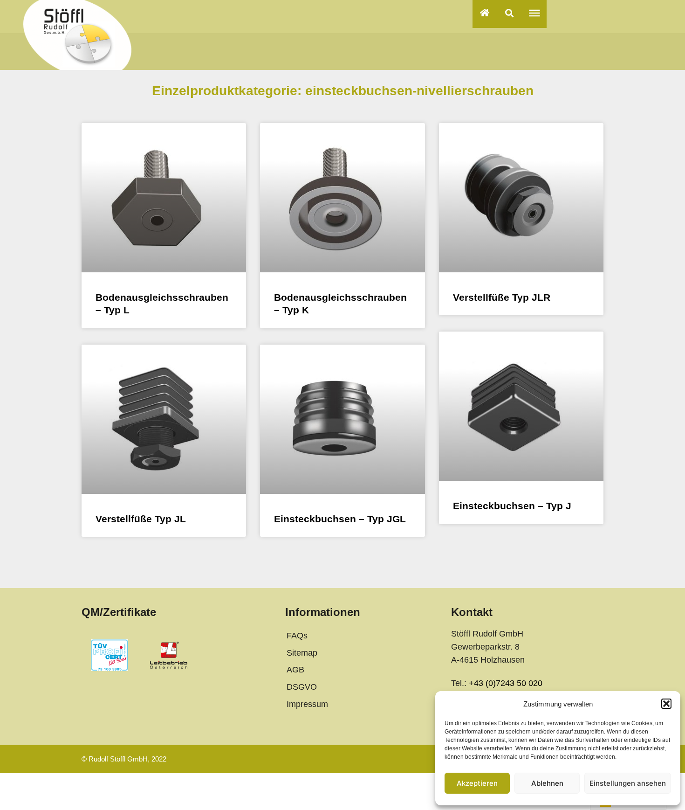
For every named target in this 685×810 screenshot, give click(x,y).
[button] (666, 703)
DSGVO (302, 687)
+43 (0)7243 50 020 (505, 683)
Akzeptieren (477, 783)
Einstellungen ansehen (627, 783)
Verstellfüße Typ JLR (501, 297)
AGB (295, 669)
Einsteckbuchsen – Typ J (512, 505)
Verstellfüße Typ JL (141, 518)
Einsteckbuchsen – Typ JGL (340, 518)
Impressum (307, 704)
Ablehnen (547, 783)
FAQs (297, 635)
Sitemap (302, 653)
